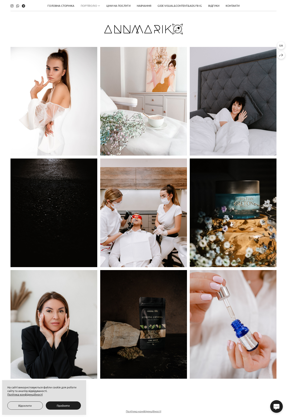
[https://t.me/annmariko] (23, 6)
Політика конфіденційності (143, 411)
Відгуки (213, 5)
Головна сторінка (60, 5)
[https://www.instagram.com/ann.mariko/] (12, 6)
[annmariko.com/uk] (143, 29)
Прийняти (63, 405)
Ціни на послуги (118, 5)
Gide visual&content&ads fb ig (180, 5)
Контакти (233, 5)
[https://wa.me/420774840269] (17, 6)
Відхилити (25, 405)
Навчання (144, 5)
